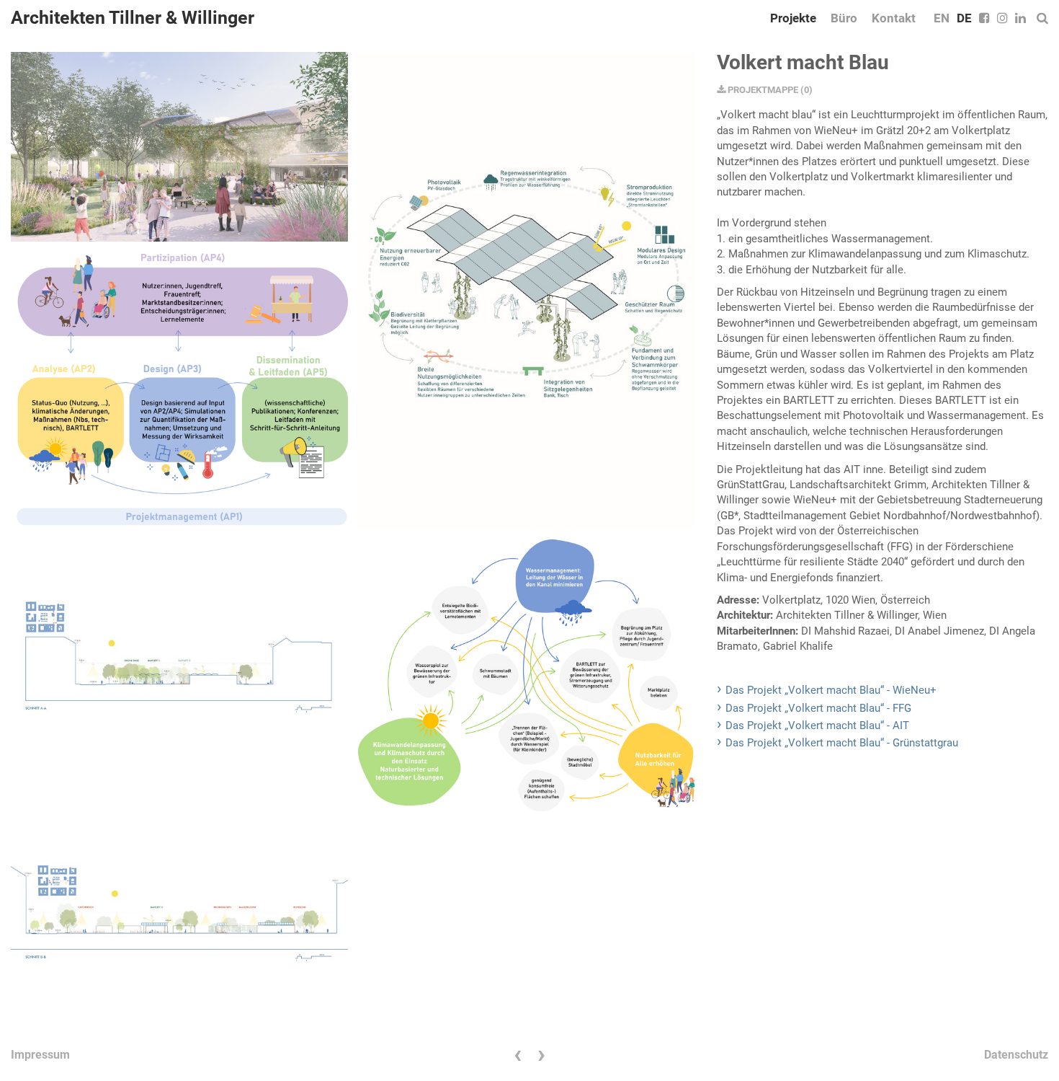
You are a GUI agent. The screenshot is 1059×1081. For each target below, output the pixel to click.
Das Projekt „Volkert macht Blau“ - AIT (817, 725)
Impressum (40, 1055)
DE (964, 18)
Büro (844, 18)
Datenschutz (1016, 1055)
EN (941, 18)
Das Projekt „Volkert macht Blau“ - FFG (818, 708)
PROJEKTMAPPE (761, 89)
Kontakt (894, 18)
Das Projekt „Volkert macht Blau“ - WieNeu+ (831, 690)
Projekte (793, 18)
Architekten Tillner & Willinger (132, 17)
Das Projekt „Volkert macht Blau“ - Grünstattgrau (841, 742)
